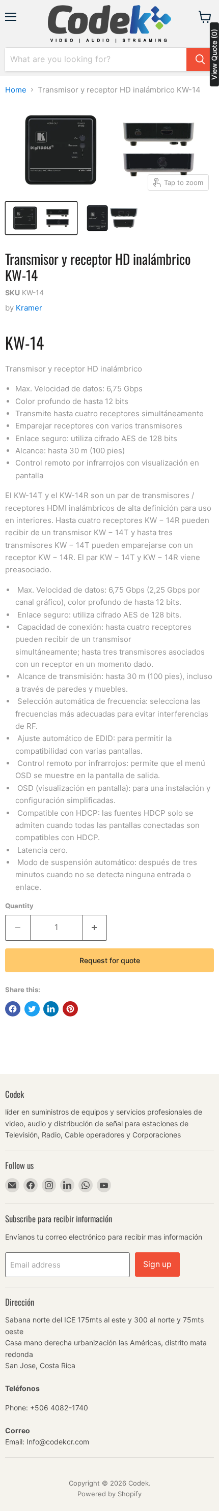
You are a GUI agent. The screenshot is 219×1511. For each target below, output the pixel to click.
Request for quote (109, 960)
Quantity (19, 906)
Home (15, 89)
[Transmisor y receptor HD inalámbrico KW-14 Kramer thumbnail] (41, 218)
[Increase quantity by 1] (95, 927)
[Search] (200, 59)
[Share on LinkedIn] (51, 1008)
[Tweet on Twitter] (32, 1008)
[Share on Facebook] (12, 1008)
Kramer (29, 308)
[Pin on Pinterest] (70, 1008)
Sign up (157, 1264)
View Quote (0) (214, 54)
